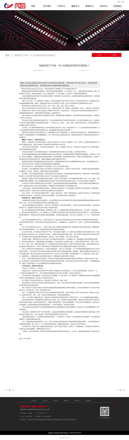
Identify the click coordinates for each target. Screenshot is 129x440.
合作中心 (104, 6)
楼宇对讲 (87, 215)
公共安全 (74, 91)
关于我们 (47, 6)
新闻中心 (90, 6)
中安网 (27, 89)
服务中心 (75, 6)
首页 (33, 6)
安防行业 (34, 101)
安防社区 (81, 253)
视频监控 (60, 142)
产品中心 (61, 6)
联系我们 (118, 6)
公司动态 (99, 55)
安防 (61, 89)
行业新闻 (114, 55)
